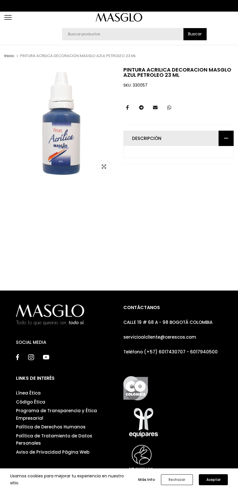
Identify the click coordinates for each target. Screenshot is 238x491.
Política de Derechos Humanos (51, 427)
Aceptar (213, 479)
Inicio (9, 56)
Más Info (146, 479)
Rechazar (177, 479)
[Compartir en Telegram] (141, 107)
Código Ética (30, 402)
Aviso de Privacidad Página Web (52, 452)
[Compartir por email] (155, 107)
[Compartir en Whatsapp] (169, 107)
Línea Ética (28, 393)
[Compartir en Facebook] (127, 107)
